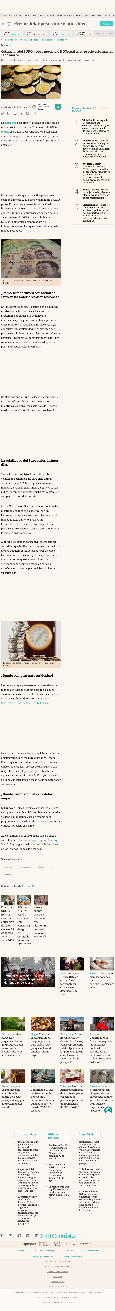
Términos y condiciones (57, 1271)
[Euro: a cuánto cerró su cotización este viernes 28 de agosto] (41, 900)
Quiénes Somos (92, 1251)
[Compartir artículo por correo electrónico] (27, 113)
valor (8, 401)
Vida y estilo (96, 15)
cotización (10, 122)
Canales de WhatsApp (44, 1251)
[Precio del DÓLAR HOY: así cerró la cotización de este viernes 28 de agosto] (8, 900)
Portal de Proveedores (43, 1256)
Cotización (62, 40)
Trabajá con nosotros (73, 1256)
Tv (106, 15)
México (5, 131)
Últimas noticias (9, 15)
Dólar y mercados (65, 15)
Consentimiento (58, 1282)
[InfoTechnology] (86, 1244)
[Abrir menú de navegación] (3, 24)
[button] (108, 1110)
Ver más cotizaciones (104, 33)
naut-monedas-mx (25, 867)
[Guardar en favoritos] (58, 107)
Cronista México (9, 40)
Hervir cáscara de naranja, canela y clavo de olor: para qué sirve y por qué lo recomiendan (96, 193)
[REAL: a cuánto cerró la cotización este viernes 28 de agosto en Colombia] (24, 900)
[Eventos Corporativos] (45, 1244)
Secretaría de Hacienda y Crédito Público (25, 703)
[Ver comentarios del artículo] (34, 113)
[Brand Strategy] (58, 1244)
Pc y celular (82, 15)
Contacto (20, 1251)
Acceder (106, 24)
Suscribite (69, 1251)
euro (52, 867)
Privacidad (57, 1276)
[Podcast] (71, 1244)
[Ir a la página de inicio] (9, 24)
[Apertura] (29, 1244)
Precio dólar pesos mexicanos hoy (36, 40)
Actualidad (25, 15)
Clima (112, 15)
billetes (44, 821)
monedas (7, 874)
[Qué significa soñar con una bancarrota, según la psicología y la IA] (102, 964)
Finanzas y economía (43, 15)
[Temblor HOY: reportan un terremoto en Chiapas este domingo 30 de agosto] (28, 972)
